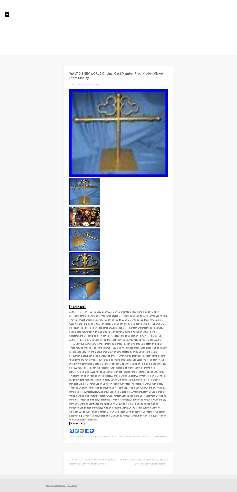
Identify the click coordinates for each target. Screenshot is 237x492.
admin (85, 84)
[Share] (86, 431)
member (119, 436)
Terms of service (141, 31)
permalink (163, 436)
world (147, 436)
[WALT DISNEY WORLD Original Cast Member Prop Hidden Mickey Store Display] (118, 175)
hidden (114, 436)
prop (135, 436)
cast (99, 436)
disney (103, 436)
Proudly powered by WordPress (56, 486)
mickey (125, 436)
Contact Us (103, 31)
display (108, 436)
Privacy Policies (121, 31)
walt (92, 84)
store (139, 436)
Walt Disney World (118, 21)
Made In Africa (72, 486)
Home (90, 31)
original (131, 436)
